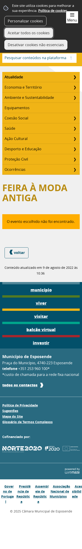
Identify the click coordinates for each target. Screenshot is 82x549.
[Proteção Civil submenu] (75, 159)
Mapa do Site (12, 416)
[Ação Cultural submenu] (75, 139)
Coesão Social (16, 118)
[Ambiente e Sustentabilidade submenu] (75, 97)
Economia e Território (23, 87)
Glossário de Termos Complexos (27, 422)
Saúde (10, 128)
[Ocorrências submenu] (75, 169)
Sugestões (10, 411)
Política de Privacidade (20, 405)
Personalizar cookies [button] (25, 21)
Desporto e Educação (23, 148)
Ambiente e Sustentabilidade (29, 97)
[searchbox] (39, 58)
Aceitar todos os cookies (29, 32)
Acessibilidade (77, 491)
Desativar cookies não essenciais (36, 44)
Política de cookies (52, 10)
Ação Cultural (16, 138)
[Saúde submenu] (75, 128)
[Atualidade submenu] (75, 77)
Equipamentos (17, 107)
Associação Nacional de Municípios (60, 491)
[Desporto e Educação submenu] (75, 149)
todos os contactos (20, 385)
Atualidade (14, 76)
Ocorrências (15, 169)
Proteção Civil (16, 159)
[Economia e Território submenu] (75, 87)
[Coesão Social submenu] (75, 118)
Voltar (19, 252)
